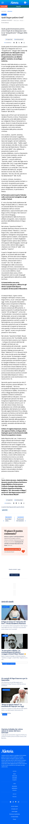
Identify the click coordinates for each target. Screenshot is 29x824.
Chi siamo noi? (14, 809)
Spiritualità (3, 11)
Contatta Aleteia (14, 816)
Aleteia (21, 20)
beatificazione (6, 607)
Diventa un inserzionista (14, 814)
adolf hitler (5, 635)
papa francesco (6, 689)
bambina (5, 714)
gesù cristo (4, 510)
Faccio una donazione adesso (11, 549)
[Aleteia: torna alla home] (14, 2)
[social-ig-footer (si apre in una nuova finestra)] (18, 802)
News (14, 773)
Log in (19, 569)
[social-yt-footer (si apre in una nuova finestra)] (10, 802)
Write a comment (14, 575)
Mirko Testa (16, 20)
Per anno (14, 796)
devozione (10, 11)
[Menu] (5, 2)
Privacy (14, 819)
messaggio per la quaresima (9, 663)
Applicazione (14, 788)
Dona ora (3, 6)
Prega (17, 6)
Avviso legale (14, 811)
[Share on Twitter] (19, 42)
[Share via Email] (21, 42)
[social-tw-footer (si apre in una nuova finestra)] (15, 802)
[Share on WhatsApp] (24, 42)
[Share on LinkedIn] (16, 42)
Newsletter (14, 786)
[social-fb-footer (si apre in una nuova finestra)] (13, 802)
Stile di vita (14, 776)
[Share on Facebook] (14, 42)
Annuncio (14, 790)
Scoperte (14, 780)
